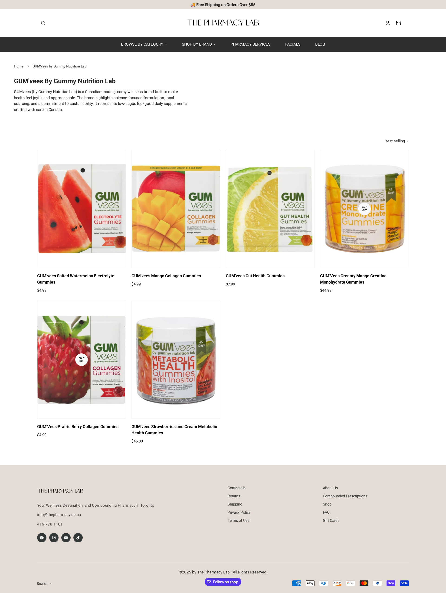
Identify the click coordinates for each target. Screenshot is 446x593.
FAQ (326, 512)
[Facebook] (41, 537)
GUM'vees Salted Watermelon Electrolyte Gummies (75, 279)
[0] (398, 23)
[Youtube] (66, 537)
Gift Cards (331, 520)
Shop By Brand (197, 44)
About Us (330, 488)
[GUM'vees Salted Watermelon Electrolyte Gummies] (81, 209)
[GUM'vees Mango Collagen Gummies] (175, 209)
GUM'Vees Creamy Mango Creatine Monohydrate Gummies (353, 279)
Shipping (235, 504)
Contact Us (237, 488)
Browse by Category (142, 44)
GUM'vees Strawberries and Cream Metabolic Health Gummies (174, 429)
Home (18, 66)
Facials (292, 44)
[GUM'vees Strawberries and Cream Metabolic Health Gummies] (175, 360)
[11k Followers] (54, 537)
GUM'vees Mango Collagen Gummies (166, 275)
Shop (327, 504)
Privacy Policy (239, 512)
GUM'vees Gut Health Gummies (255, 275)
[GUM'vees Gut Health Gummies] (270, 209)
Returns (234, 496)
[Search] (43, 23)
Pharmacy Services (250, 44)
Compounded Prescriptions (345, 496)
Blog (320, 44)
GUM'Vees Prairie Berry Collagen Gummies (77, 426)
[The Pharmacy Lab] (223, 23)
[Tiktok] (78, 537)
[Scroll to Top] (437, 567)
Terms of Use (238, 520)
